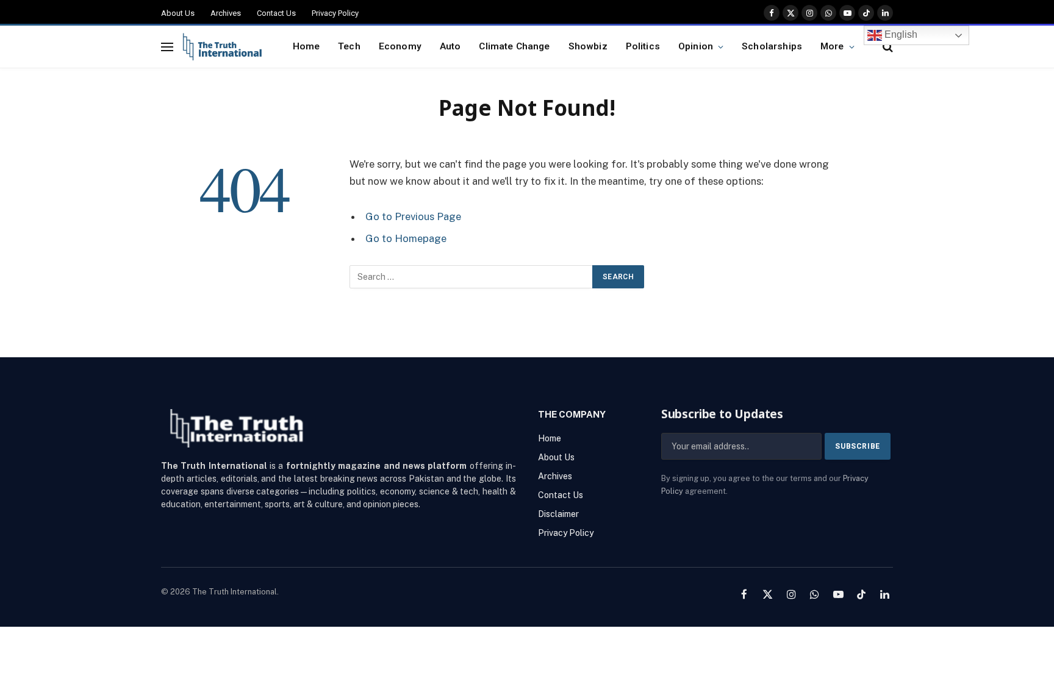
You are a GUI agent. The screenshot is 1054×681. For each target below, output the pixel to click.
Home (306, 46)
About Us (178, 13)
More (832, 46)
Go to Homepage (405, 238)
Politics (643, 46)
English (899, 34)
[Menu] (167, 46)
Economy (400, 46)
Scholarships (772, 46)
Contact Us (276, 13)
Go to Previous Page (413, 216)
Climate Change (514, 46)
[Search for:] (471, 276)
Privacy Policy (335, 13)
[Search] (886, 46)
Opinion (695, 46)
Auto (450, 46)
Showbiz (588, 46)
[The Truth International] (222, 47)
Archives (225, 13)
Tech (349, 46)
